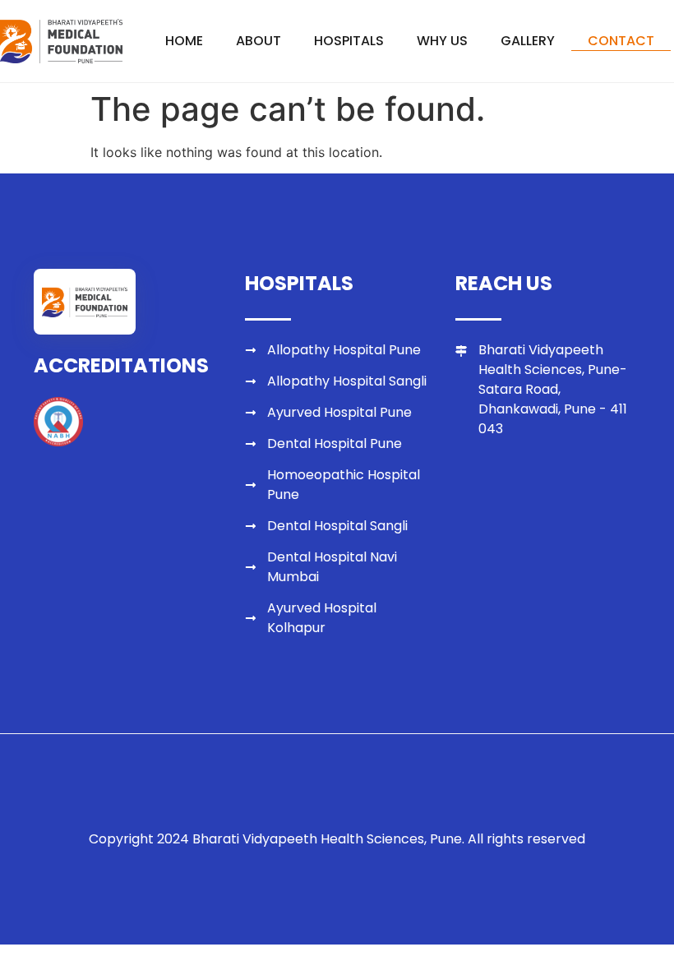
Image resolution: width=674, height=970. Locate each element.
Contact (621, 40)
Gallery (528, 40)
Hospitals (349, 40)
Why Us (442, 40)
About (258, 40)
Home (184, 40)
